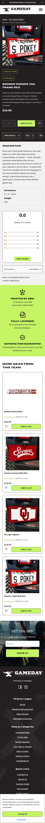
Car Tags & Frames (16, 19)
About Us (22, 779)
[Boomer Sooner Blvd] (22, 392)
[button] (39, 28)
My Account (22, 788)
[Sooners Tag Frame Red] (22, 576)
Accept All (22, 814)
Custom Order (22, 784)
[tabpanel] (22, 174)
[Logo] (16, 9)
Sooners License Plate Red (15, 473)
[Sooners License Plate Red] (22, 453)
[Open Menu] (41, 9)
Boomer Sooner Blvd (13, 411)
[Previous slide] (4, 2)
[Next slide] (40, 2)
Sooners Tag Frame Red (14, 596)
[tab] (11, 135)
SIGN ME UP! (22, 653)
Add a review (22, 259)
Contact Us (22, 774)
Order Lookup (22, 793)
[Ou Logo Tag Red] (22, 515)
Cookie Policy (21, 819)
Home (4, 19)
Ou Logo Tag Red (11, 534)
